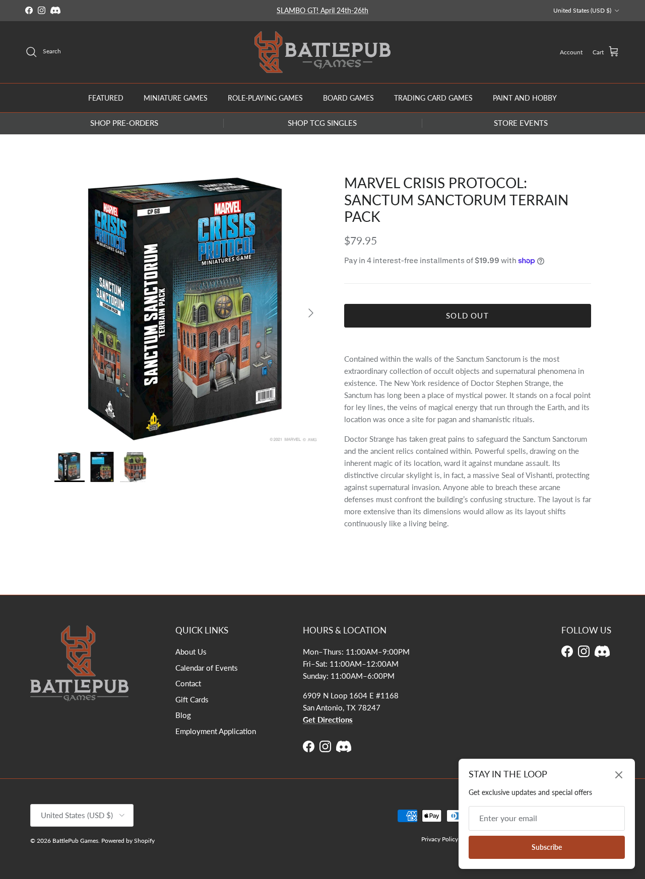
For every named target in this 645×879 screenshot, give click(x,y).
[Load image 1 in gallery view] (188, 308)
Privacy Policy (439, 839)
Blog (183, 715)
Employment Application (215, 731)
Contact (188, 683)
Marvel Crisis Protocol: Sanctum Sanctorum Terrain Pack (456, 199)
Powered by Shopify (128, 840)
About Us (191, 651)
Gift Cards (192, 699)
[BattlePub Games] (322, 52)
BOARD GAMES (348, 97)
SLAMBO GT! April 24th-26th (322, 10)
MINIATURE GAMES (176, 97)
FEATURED (105, 97)
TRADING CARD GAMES (433, 97)
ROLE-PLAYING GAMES (265, 97)
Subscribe (547, 847)
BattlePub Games (75, 840)
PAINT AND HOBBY (525, 97)
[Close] (619, 775)
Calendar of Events (206, 667)
